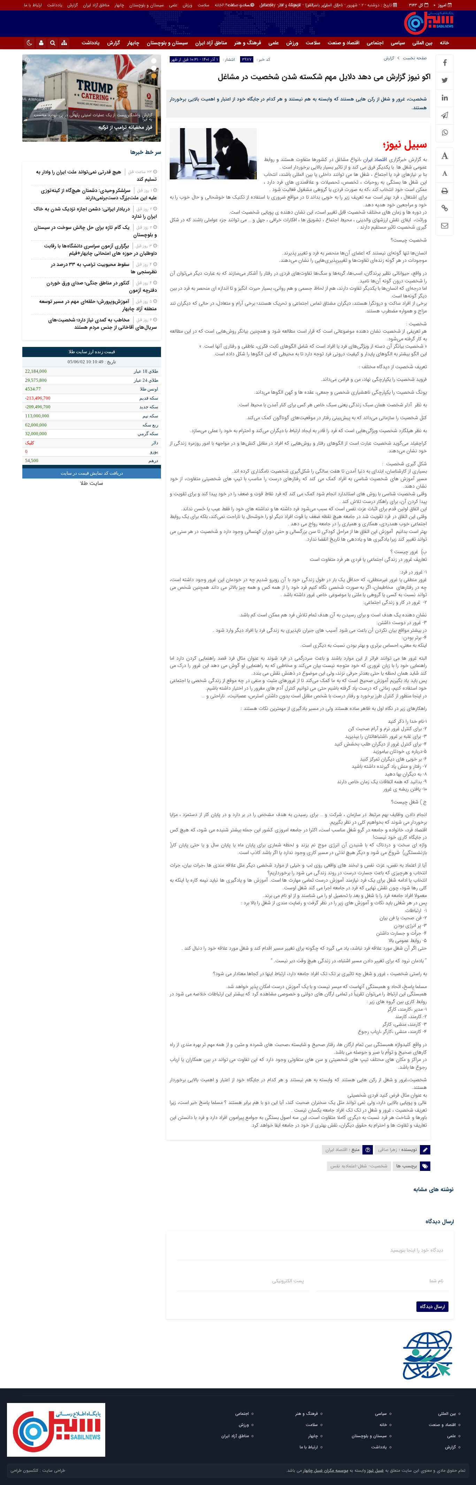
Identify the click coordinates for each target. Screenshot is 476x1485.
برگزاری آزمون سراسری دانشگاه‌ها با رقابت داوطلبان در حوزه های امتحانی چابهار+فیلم (100, 249)
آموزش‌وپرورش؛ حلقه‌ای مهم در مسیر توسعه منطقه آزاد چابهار (98, 305)
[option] (91, 98)
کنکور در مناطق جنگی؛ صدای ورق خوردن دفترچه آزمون (101, 286)
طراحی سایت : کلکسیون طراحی (37, 1470)
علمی (173, 5)
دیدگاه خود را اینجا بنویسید (416, 1250)
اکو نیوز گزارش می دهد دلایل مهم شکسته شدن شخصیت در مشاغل (324, 77)
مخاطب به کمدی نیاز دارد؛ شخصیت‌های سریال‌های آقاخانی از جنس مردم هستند (102, 323)
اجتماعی (266, 5)
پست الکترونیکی (288, 1280)
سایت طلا (91, 483)
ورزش (187, 5)
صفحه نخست (415, 58)
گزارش (72, 5)
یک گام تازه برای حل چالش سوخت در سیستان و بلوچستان (95, 231)
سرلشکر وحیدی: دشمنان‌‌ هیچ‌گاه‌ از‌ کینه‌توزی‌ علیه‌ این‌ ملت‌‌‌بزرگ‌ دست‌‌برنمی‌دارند (99, 194)
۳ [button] (153, 76)
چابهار (119, 5)
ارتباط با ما (33, 5)
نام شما (436, 1280)
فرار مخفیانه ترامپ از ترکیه (125, 127)
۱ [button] (153, 61)
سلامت (203, 5)
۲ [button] (153, 68)
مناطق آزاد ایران (96, 5)
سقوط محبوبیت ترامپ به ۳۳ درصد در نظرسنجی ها (104, 268)
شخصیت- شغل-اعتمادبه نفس (358, 1166)
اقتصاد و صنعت (240, 5)
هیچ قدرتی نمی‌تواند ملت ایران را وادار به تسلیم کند (96, 175)
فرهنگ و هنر (289, 5)
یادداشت (54, 5)
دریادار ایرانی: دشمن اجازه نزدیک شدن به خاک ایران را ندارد (95, 212)
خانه (218, 5)
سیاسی (311, 5)
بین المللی (331, 5)
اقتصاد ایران (375, 160)
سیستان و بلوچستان (146, 5)
